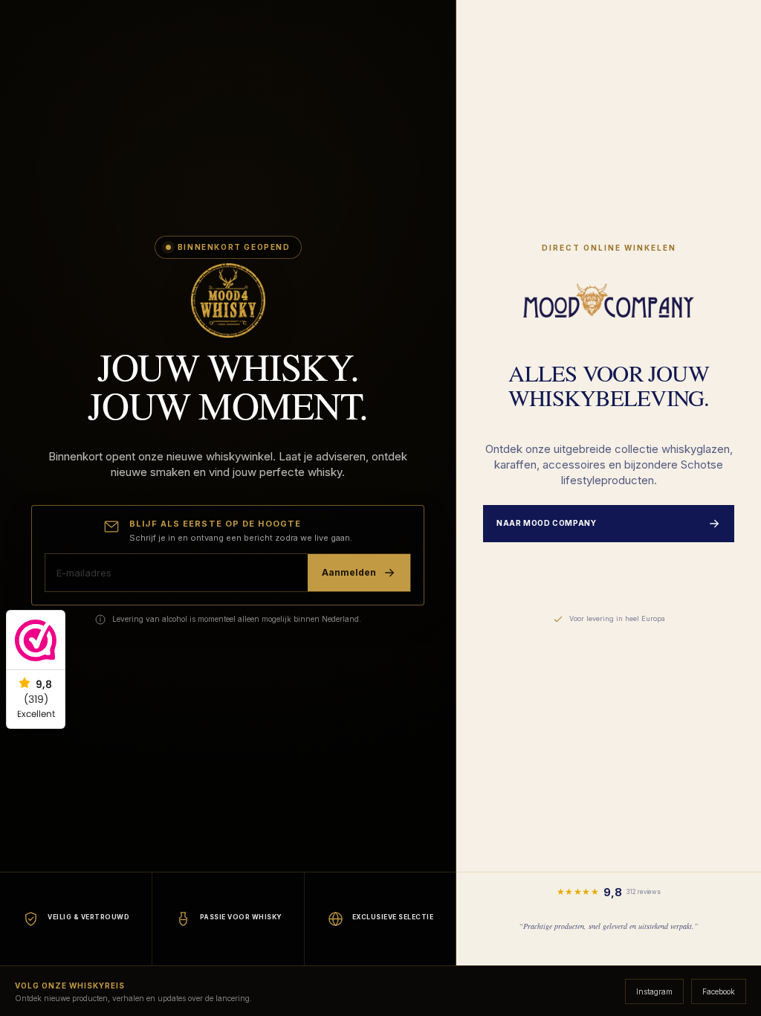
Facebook (718, 991)
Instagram (654, 991)
